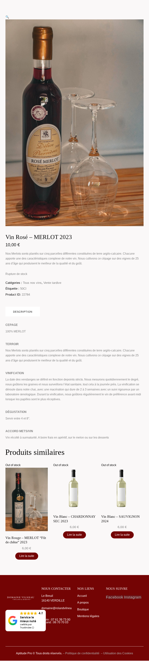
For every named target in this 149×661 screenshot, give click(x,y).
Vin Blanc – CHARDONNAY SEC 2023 (74, 519)
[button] (7, 16)
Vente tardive (52, 283)
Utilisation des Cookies (118, 653)
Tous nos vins (32, 283)
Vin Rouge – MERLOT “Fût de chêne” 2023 (25, 540)
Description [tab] (22, 311)
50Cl (23, 288)
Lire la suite (26, 555)
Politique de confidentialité (82, 653)
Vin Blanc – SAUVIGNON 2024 (120, 519)
